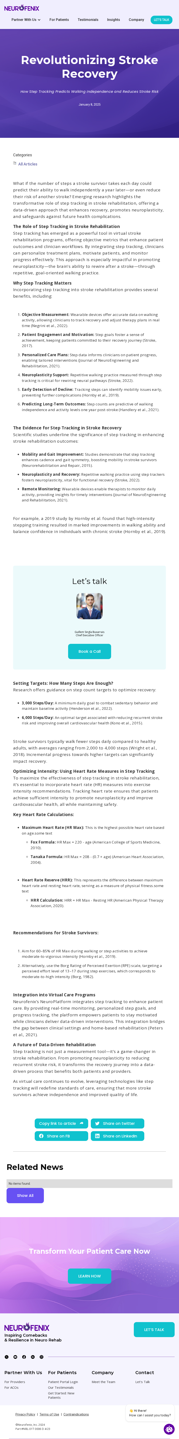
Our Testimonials (61, 1387)
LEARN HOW (89, 1276)
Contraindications (76, 1414)
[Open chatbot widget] (169, 1429)
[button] (26, 20)
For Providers (14, 1382)
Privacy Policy (25, 1414)
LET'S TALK (161, 20)
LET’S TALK (154, 1329)
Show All (25, 1195)
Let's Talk (142, 1382)
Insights (113, 20)
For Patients (59, 20)
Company (136, 20)
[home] (21, 7)
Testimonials (88, 20)
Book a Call (90, 651)
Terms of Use (49, 1414)
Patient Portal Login (63, 1382)
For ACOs (11, 1387)
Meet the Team (103, 1382)
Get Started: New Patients (61, 1395)
